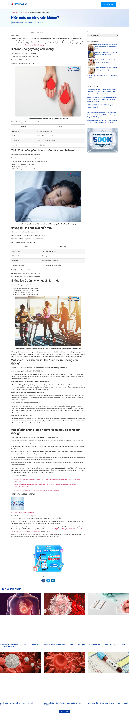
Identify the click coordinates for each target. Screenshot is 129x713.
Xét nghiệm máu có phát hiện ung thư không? (107, 645)
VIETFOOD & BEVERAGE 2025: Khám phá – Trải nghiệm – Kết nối (102, 106)
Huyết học (24, 12)
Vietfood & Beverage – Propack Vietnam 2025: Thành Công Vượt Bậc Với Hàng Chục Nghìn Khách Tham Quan (102, 99)
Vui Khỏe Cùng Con (34, 531)
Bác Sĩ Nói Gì (70, 529)
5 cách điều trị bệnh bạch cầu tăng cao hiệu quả (64, 645)
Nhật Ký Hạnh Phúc (21, 531)
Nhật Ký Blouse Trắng (59, 529)
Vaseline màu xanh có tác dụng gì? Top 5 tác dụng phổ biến (106, 53)
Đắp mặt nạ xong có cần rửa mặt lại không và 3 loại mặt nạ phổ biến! (106, 69)
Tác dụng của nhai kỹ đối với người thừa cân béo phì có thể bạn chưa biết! (106, 47)
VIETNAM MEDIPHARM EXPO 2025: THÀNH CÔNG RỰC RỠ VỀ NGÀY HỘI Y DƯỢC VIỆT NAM (102, 121)
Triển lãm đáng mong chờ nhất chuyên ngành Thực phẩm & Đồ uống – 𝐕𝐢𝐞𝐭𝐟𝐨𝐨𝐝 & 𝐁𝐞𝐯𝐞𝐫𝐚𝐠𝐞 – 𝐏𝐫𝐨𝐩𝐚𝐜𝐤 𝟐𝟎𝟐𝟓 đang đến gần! (102, 115)
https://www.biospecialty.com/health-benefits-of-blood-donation (36, 490)
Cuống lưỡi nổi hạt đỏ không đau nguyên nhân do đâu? (105, 61)
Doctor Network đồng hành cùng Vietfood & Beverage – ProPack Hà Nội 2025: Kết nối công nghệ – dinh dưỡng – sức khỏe (102, 92)
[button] (43, 580)
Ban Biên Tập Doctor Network (23, 512)
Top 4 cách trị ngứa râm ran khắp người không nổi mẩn (102, 76)
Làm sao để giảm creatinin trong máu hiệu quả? (108, 703)
